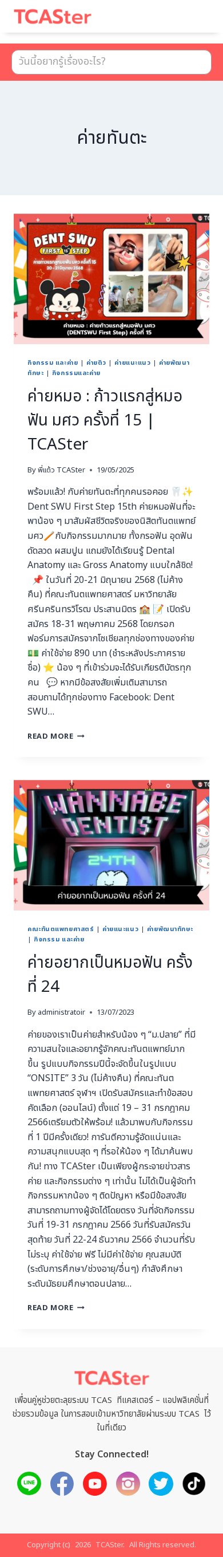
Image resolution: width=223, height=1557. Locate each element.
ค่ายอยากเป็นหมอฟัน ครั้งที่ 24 (110, 975)
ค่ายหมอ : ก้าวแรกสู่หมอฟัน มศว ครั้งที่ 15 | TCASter (104, 420)
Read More (56, 736)
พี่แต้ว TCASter (61, 470)
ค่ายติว (96, 363)
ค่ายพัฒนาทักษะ (170, 929)
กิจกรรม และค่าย (52, 363)
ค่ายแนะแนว (132, 363)
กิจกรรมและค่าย (76, 373)
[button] (189, 22)
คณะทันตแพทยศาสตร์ (60, 929)
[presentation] (111, 279)
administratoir (61, 1012)
